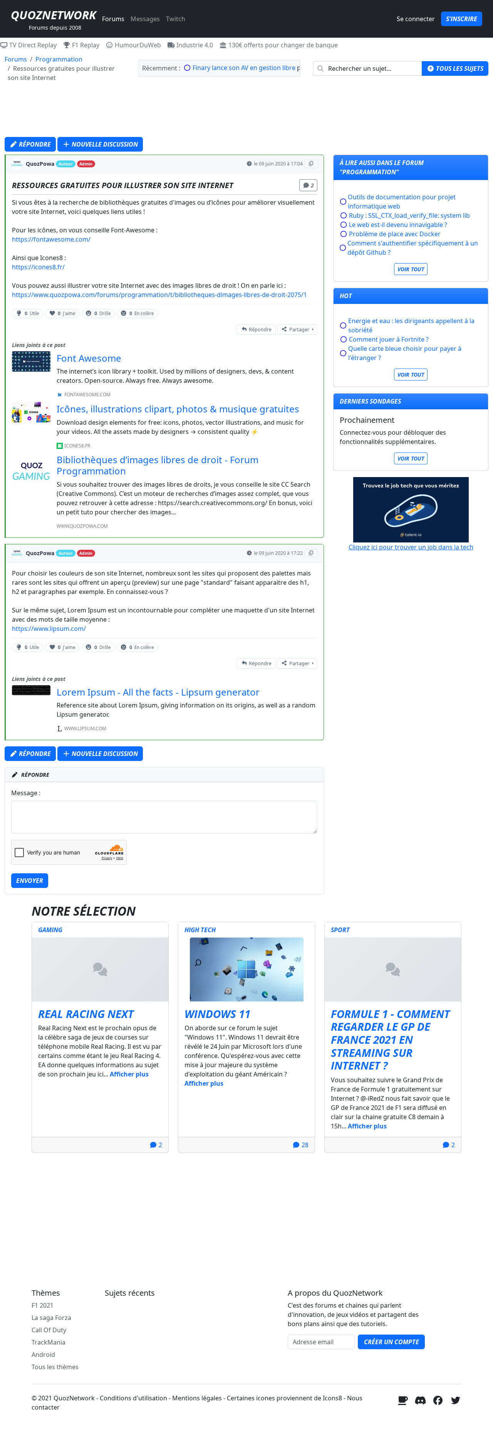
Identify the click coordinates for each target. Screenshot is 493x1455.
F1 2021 (43, 1305)
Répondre (34, 144)
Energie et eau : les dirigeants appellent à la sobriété (411, 325)
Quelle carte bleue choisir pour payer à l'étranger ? (404, 353)
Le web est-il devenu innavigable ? (398, 224)
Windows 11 (217, 1013)
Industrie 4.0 (194, 45)
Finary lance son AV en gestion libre (244, 67)
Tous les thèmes (55, 1367)
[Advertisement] (246, 111)
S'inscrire (461, 19)
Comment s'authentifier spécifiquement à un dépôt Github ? (412, 248)
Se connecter (416, 19)
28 (304, 1145)
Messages (145, 19)
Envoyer (29, 880)
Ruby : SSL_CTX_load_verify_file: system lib (409, 215)
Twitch (175, 19)
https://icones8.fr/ (38, 267)
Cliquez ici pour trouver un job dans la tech (411, 547)
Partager (299, 329)
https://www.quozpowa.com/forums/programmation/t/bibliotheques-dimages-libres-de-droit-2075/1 (159, 294)
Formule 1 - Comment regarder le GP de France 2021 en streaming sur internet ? (390, 1039)
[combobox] (367, 68)
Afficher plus (129, 1074)
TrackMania (48, 1342)
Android (43, 1354)
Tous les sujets (458, 68)
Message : (25, 793)
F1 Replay (84, 45)
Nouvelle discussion (104, 144)
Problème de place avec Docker (395, 234)
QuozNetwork (53, 15)
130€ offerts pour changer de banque (282, 45)
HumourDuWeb (137, 45)
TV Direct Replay (32, 45)
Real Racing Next (86, 1013)
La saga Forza (51, 1317)
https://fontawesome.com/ (51, 239)
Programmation (58, 59)
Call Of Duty (49, 1330)
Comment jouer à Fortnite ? (389, 339)
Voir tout (410, 269)
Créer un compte (391, 1342)
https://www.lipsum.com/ (49, 628)
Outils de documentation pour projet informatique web (402, 201)
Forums (113, 19)
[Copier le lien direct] (311, 164)
